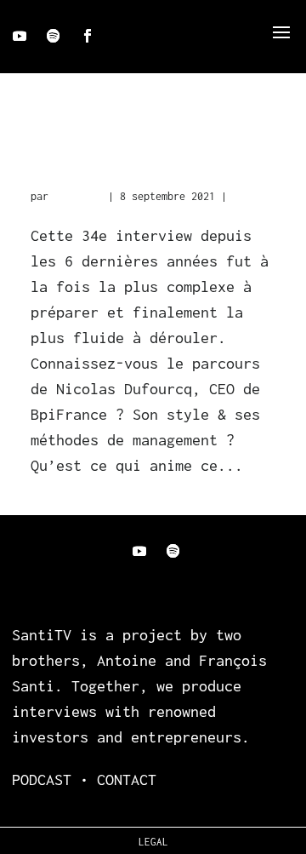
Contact (126, 779)
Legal (153, 841)
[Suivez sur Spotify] (53, 35)
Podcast (254, 196)
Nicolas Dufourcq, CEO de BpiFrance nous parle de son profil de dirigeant (151, 169)
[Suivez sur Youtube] (19, 35)
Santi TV (78, 196)
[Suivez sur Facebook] (87, 35)
